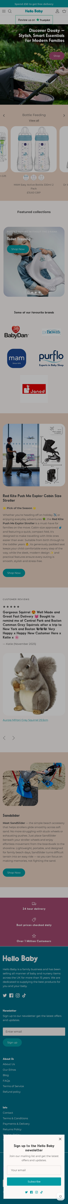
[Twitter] (26, 1192)
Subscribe (34, 1181)
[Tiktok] (41, 1192)
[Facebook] (31, 1192)
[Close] (60, 1139)
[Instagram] (36, 1192)
